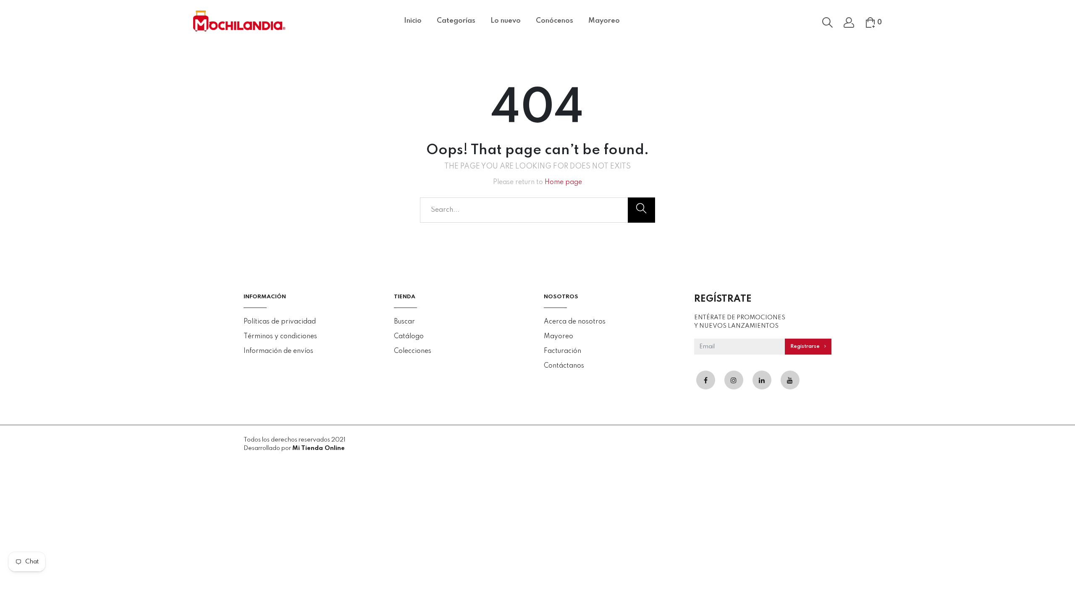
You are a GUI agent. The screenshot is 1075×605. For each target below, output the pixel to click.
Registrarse (805, 346)
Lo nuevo (505, 20)
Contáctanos (564, 366)
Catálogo (409, 336)
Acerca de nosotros (575, 321)
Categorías (456, 20)
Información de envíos (278, 351)
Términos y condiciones (280, 336)
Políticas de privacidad (280, 321)
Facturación (562, 351)
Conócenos (554, 20)
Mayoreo (604, 20)
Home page (563, 182)
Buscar (404, 321)
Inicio (413, 20)
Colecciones (412, 351)
